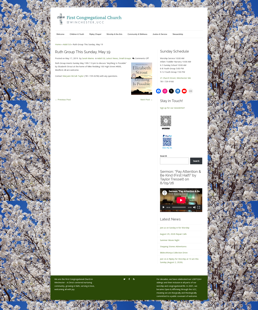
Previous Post (63, 99)
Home (58, 44)
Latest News (112, 58)
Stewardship (178, 34)
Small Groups (125, 58)
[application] (181, 200)
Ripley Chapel (95, 34)
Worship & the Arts (114, 34)
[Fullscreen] (198, 207)
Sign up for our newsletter (172, 107)
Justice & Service (160, 34)
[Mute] (194, 207)
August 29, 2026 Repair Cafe (173, 234)
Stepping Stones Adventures (173, 246)
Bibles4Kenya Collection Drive (174, 252)
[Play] (163, 207)
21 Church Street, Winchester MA (175, 78)
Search (163, 156)
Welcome (60, 34)
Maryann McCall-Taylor (73, 76)
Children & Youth (77, 34)
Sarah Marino (88, 58)
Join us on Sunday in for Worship (174, 227)
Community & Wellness (137, 34)
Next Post (146, 99)
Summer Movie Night (169, 240)
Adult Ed (67, 44)
